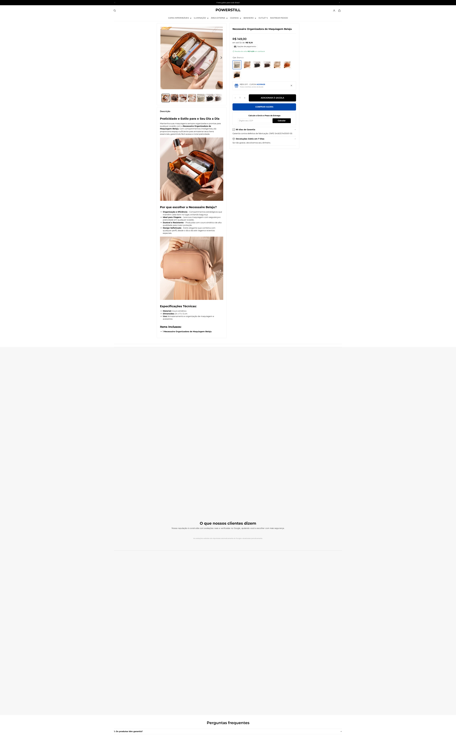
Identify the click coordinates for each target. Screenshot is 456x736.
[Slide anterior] (114, 2)
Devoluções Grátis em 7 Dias (250, 139)
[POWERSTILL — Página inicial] (228, 10)
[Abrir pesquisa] (114, 10)
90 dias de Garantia (245, 129)
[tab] (166, 98)
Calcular (282, 121)
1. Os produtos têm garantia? (128, 731)
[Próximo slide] (339, 2)
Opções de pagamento (246, 46)
